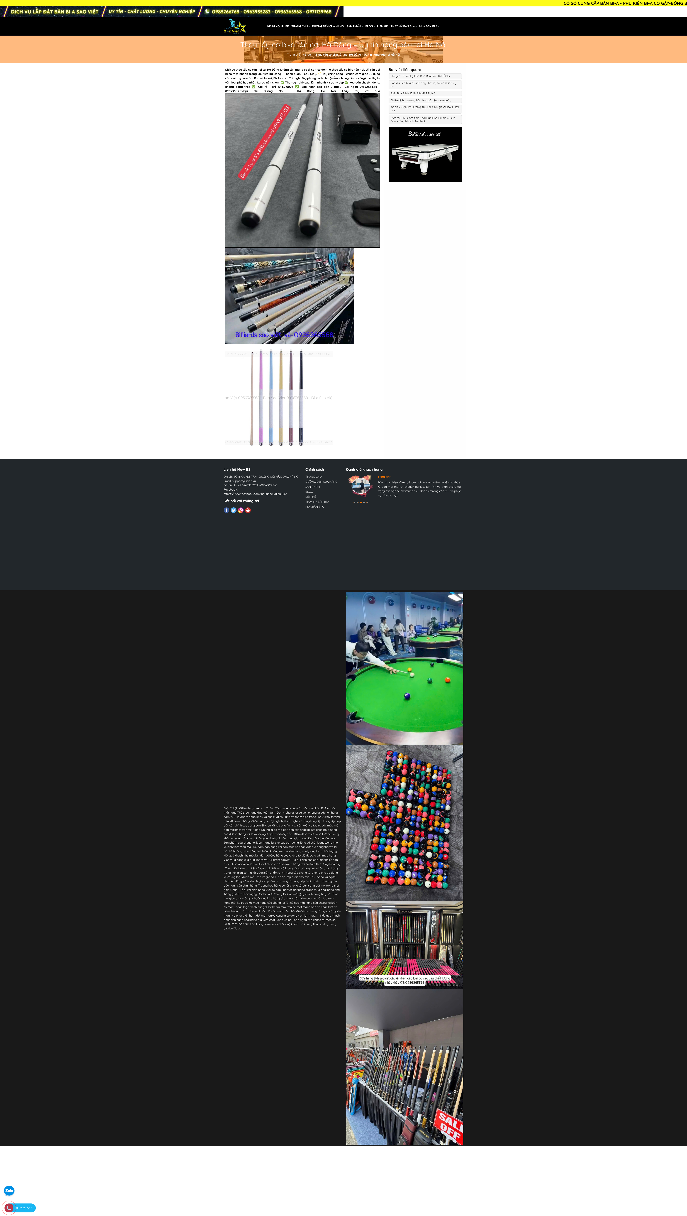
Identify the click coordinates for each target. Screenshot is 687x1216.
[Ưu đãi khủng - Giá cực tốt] (172, 11)
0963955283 (250, 485)
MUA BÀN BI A (428, 26)
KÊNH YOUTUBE (278, 26)
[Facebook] (226, 510)
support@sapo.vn (244, 481)
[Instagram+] (241, 510)
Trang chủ (293, 54)
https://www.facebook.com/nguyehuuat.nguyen (255, 494)
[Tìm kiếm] (464, 26)
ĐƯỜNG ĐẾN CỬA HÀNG (328, 26)
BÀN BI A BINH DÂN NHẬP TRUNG (413, 93)
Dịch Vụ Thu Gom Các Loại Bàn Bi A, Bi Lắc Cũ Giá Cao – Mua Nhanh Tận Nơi (423, 119)
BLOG (369, 26)
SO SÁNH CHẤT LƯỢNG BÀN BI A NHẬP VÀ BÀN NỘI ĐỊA (425, 108)
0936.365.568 (268, 485)
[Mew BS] (425, 154)
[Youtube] (248, 510)
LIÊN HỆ (382, 26)
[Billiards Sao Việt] (256, 26)
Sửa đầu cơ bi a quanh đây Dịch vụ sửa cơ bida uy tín (423, 84)
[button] (354, 502)
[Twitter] (234, 510)
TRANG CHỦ (299, 26)
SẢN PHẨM (354, 26)
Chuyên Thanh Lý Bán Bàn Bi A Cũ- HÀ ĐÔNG (420, 76)
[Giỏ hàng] (480, 26)
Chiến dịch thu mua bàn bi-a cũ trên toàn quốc (421, 100)
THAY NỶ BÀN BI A (403, 26)
